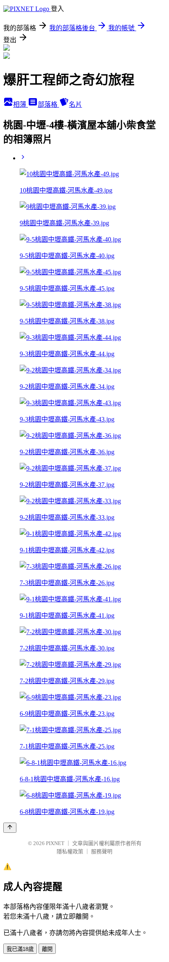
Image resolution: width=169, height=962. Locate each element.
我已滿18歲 (20, 949)
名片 (75, 104)
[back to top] (9, 828)
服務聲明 (101, 851)
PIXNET (55, 843)
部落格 (48, 104)
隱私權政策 (70, 851)
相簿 (20, 104)
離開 (47, 949)
